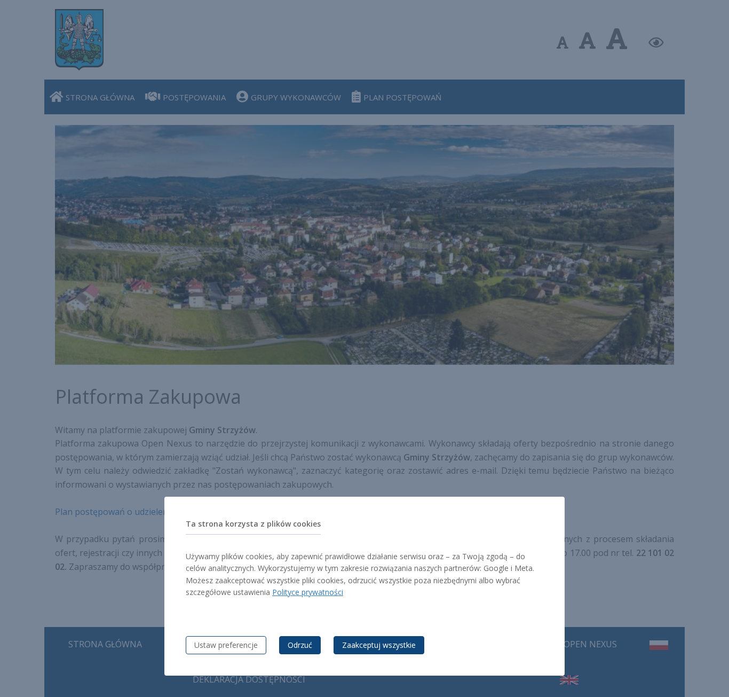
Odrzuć (300, 645)
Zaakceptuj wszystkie (379, 645)
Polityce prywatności (307, 592)
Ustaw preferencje (226, 645)
